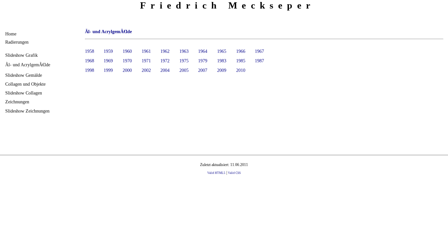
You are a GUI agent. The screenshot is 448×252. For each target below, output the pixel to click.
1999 (108, 70)
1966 (240, 51)
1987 (259, 60)
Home (10, 33)
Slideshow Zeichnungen (27, 111)
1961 (146, 51)
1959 (108, 51)
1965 (221, 51)
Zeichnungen (17, 101)
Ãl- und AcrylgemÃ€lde (27, 64)
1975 (184, 60)
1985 (240, 60)
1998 (89, 70)
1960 (127, 51)
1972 (165, 60)
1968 (89, 60)
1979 (202, 60)
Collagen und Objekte (25, 84)
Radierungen (17, 42)
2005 (184, 70)
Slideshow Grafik (21, 55)
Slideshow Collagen (23, 92)
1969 (108, 60)
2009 (221, 70)
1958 (89, 51)
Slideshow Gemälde (23, 75)
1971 (146, 60)
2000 (127, 70)
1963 (184, 51)
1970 (127, 60)
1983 (221, 60)
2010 (240, 70)
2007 (202, 70)
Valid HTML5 (216, 173)
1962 (165, 51)
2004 (165, 70)
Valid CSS (234, 173)
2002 (146, 70)
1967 (259, 51)
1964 (202, 51)
